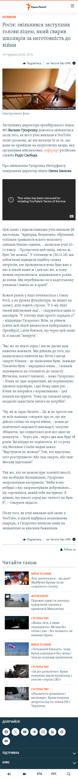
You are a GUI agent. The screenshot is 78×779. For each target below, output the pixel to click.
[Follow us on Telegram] (34, 732)
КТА (39, 774)
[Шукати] (69, 774)
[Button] (32, 63)
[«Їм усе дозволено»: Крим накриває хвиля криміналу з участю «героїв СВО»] (17, 671)
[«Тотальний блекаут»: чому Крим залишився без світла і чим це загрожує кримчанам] (17, 649)
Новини (9, 17)
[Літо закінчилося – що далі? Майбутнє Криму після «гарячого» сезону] (17, 578)
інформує (51, 150)
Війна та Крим (41, 573)
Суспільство (40, 618)
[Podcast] (62, 732)
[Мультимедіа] (25, 774)
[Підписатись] (6, 741)
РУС (54, 774)
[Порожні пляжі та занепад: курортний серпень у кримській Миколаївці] (17, 600)
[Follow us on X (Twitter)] (15, 732)
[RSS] (52, 732)
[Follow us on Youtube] (25, 732)
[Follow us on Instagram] (43, 732)
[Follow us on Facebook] (6, 732)
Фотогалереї (39, 596)
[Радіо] (9, 774)
